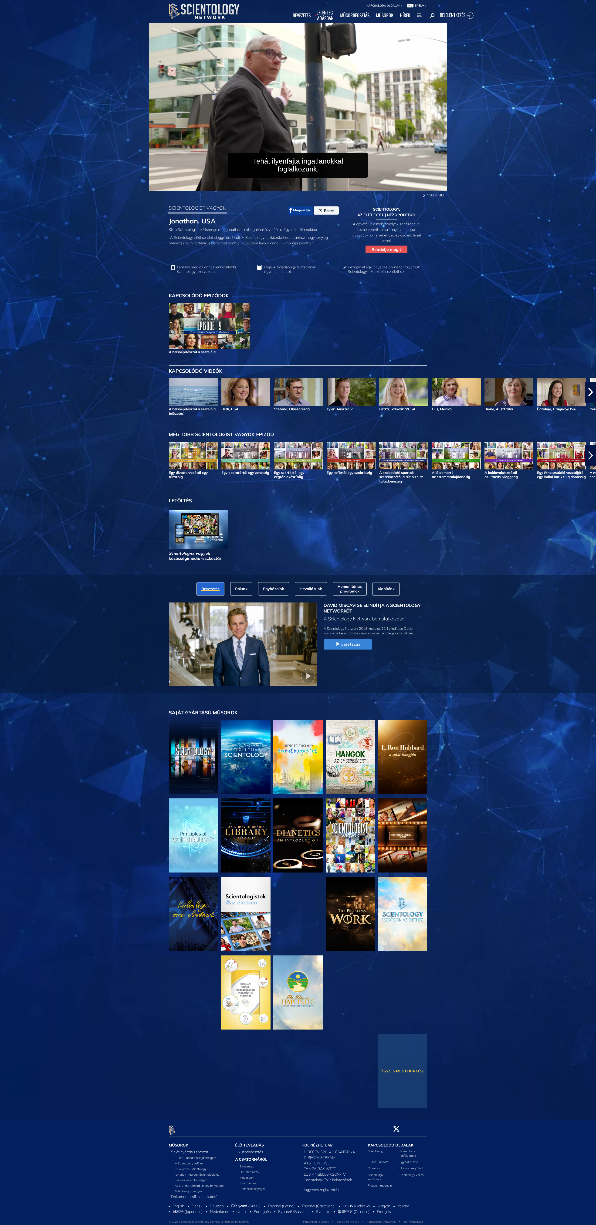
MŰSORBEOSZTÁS (354, 15)
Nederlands (219, 1212)
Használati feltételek (316, 1222)
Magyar (383, 1206)
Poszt (329, 210)
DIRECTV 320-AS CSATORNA (329, 1152)
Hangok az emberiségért (191, 1180)
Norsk (241, 1212)
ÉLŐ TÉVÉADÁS (249, 1145)
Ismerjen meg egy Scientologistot (197, 1174)
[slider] (307, 186)
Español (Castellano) (319, 1206)
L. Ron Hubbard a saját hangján (195, 1158)
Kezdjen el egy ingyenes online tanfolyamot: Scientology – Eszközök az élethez (384, 269)
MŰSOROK (384, 15)
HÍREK (405, 15)
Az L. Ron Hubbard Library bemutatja (199, 1185)
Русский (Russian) (293, 1212)
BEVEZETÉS (302, 15)
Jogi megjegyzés (413, 1222)
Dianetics (374, 1168)
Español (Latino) (281, 1206)
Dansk (197, 1206)
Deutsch (217, 1206)
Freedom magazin (380, 1185)
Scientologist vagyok (188, 1191)
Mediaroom (247, 1177)
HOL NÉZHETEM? (316, 1145)
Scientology (375, 1151)
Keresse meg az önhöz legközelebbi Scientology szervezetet (206, 269)
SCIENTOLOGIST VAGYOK (197, 208)
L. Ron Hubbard (378, 1162)
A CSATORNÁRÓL (251, 1159)
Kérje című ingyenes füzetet (290, 269)
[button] (5, 392)
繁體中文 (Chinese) (353, 1212)
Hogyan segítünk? (411, 1168)
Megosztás (302, 210)
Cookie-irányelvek (347, 1222)
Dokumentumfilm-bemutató (194, 1196)
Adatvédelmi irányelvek (381, 1222)
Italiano (403, 1206)
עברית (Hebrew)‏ (356, 1206)
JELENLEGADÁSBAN (325, 15)
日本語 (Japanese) (188, 1212)
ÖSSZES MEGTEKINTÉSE (402, 1071)
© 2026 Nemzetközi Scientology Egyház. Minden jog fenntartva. (209, 1222)
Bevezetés (247, 1166)
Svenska (323, 1212)
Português (262, 1212)
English (178, 1206)
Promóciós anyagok (252, 1189)
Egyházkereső (409, 1162)
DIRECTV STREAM (319, 1157)
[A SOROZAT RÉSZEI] (193, 757)
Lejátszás (350, 644)
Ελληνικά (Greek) (246, 1206)
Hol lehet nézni (249, 1172)
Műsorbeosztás (250, 1152)
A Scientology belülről (189, 1163)
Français (384, 1212)
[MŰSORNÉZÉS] (193, 835)
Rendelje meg (386, 249)
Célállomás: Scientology (191, 1169)
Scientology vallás (411, 1175)
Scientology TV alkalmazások (328, 1179)
